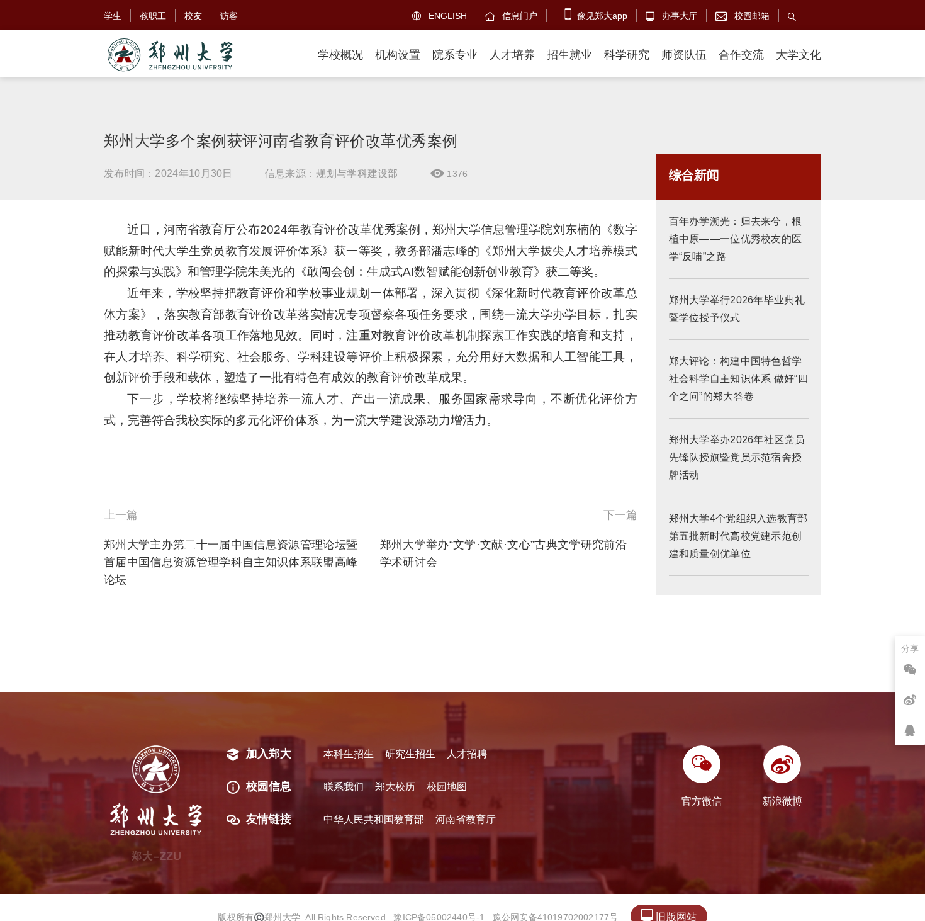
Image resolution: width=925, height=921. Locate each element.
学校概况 (340, 54)
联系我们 (343, 786)
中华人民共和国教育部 (373, 819)
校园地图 (447, 786)
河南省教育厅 (465, 819)
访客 (229, 16)
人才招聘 (467, 754)
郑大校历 (395, 786)
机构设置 (397, 54)
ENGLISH (439, 16)
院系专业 (455, 54)
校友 (193, 16)
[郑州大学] (169, 55)
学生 (112, 16)
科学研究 (626, 54)
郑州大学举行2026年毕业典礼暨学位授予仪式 (737, 309)
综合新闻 (694, 175)
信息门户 (511, 16)
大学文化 (798, 54)
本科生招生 (348, 754)
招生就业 (569, 54)
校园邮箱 (742, 16)
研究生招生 (410, 754)
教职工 (153, 16)
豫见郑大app (601, 16)
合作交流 (741, 54)
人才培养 (512, 54)
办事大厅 (671, 16)
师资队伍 (684, 54)
